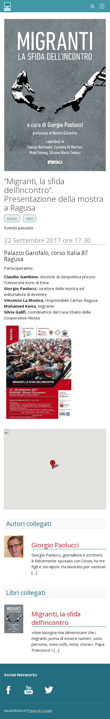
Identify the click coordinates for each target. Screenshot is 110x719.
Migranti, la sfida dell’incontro (56, 618)
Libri (29, 218)
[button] (55, 464)
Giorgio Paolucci (55, 544)
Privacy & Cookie (39, 710)
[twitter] (49, 690)
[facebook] (8, 690)
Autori (12, 218)
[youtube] (28, 690)
